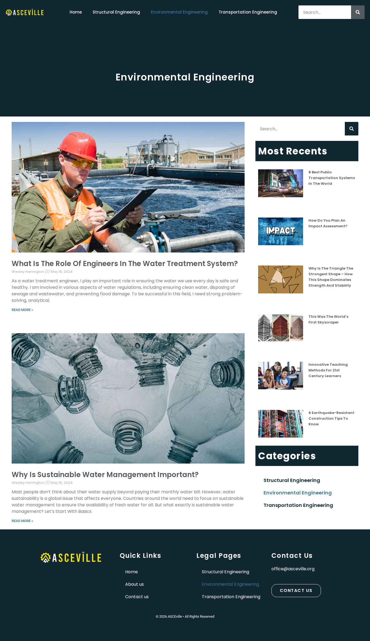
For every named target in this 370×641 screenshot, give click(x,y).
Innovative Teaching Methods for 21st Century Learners (328, 370)
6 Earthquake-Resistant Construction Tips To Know (331, 418)
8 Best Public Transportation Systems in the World (332, 178)
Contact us (137, 597)
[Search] (358, 12)
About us (134, 584)
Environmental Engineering (179, 12)
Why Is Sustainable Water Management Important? (105, 475)
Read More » (22, 310)
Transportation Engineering (248, 12)
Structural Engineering (116, 12)
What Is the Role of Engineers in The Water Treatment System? (125, 263)
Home (76, 12)
